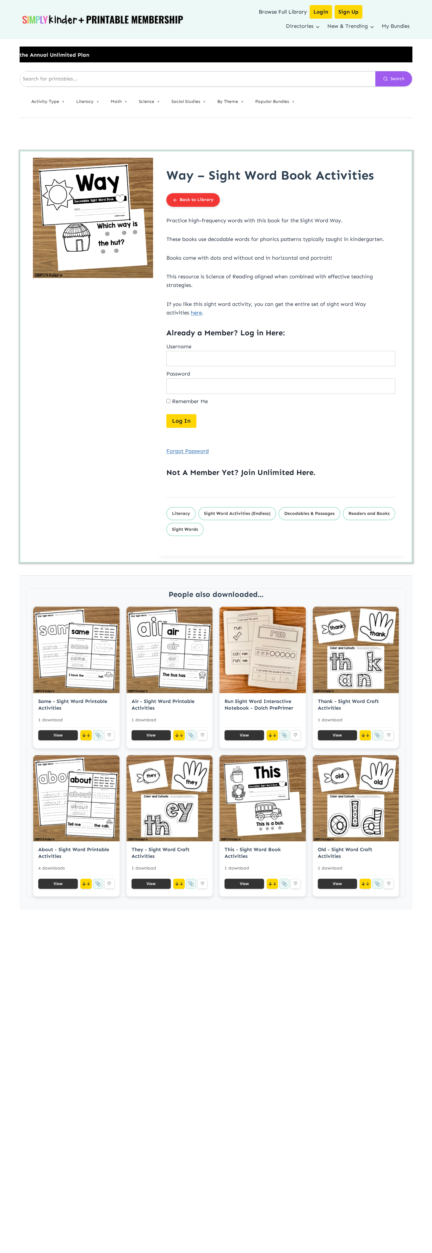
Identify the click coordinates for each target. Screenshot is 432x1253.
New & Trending (347, 26)
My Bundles (396, 26)
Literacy (181, 513)
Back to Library (196, 199)
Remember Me (189, 401)
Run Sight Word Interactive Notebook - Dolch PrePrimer (259, 704)
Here (304, 472)
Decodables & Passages (309, 513)
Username (178, 346)
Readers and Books (369, 513)
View (58, 735)
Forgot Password (187, 451)
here (196, 312)
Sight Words (185, 529)
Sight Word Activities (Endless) (237, 513)
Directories (299, 26)
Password (178, 373)
